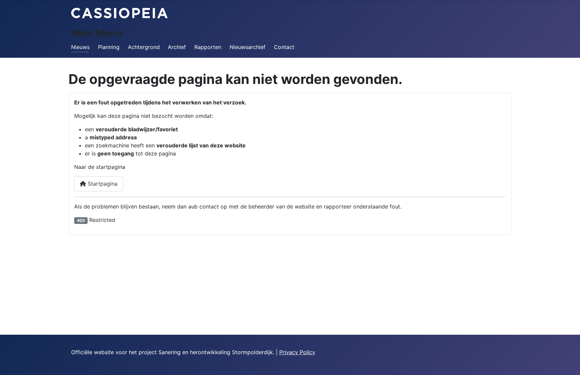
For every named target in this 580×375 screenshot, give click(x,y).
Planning (108, 47)
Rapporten (207, 47)
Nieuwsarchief (247, 47)
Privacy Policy (297, 352)
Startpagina (101, 183)
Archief (177, 47)
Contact (284, 47)
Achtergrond (144, 47)
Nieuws (80, 47)
